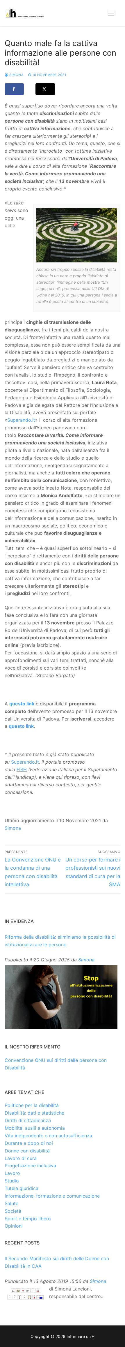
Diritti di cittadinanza (28, 1120)
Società (13, 1211)
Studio (12, 1181)
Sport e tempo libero (28, 1218)
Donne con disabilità (27, 1151)
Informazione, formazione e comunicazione (52, 1196)
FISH (22, 769)
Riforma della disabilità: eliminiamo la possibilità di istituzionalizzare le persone (60, 940)
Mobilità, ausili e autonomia (35, 1128)
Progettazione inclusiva (30, 1165)
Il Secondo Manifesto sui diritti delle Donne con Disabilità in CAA (57, 1262)
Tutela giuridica (21, 1188)
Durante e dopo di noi (29, 1143)
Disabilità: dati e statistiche (34, 1113)
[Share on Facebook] (14, 89)
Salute (11, 1203)
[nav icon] (111, 13)
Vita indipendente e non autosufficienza (48, 1135)
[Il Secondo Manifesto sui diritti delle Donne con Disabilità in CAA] (25, 1294)
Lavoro (12, 1173)
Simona (16, 75)
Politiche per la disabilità (32, 1105)
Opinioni (14, 1226)
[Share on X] (45, 89)
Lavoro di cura (21, 1158)
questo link (21, 704)
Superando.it (21, 420)
